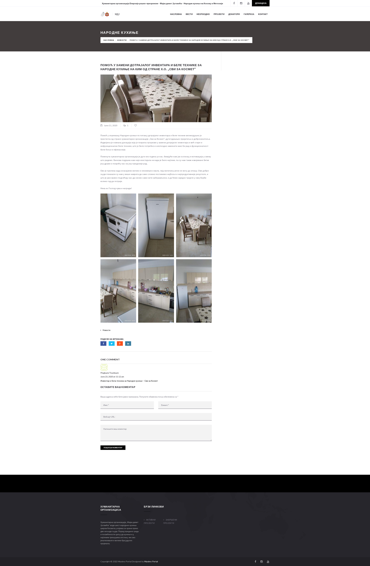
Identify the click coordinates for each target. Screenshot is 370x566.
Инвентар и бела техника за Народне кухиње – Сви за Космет (129, 381)
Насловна (176, 14)
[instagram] (241, 3)
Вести (189, 14)
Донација (261, 3)
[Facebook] (233, 3)
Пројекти (219, 14)
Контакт (263, 14)
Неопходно (203, 14)
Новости (122, 40)
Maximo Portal (151, 561)
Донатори (234, 14)
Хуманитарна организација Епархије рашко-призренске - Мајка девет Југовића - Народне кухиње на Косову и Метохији (162, 3)
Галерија (249, 14)
